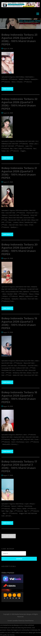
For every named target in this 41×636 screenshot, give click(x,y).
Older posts (9, 536)
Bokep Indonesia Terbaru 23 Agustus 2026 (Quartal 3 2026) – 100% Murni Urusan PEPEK (19, 39)
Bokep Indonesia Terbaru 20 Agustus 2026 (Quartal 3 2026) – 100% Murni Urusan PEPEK (19, 249)
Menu (38, 14)
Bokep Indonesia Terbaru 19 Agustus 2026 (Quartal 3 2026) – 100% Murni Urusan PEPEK (19, 323)
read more (6, 89)
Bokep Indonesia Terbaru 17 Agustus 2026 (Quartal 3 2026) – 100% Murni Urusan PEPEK (19, 466)
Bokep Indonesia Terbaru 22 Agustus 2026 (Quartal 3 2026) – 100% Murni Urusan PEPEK (19, 104)
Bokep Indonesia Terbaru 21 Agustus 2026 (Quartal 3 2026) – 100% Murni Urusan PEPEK (19, 173)
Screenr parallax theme (15, 621)
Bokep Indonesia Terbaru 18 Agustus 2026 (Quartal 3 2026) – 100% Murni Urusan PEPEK (19, 397)
